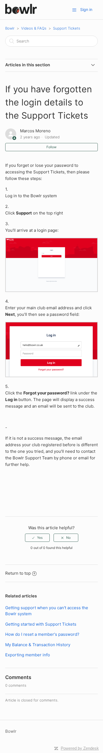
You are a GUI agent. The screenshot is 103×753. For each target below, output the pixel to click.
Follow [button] (51, 147)
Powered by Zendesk (80, 748)
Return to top (18, 573)
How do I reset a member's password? (42, 634)
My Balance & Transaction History (37, 644)
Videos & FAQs (33, 28)
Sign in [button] (86, 9)
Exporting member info (27, 654)
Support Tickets (66, 28)
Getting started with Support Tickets (40, 624)
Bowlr (10, 28)
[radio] (37, 538)
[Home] (21, 12)
